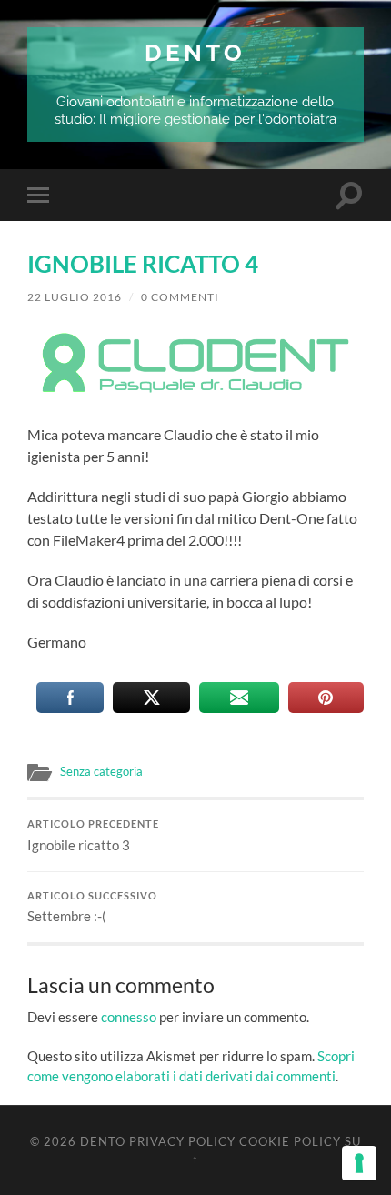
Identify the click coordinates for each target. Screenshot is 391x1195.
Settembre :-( (92, 907)
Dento (195, 52)
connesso (128, 1017)
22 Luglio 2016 (74, 297)
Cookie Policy (290, 1141)
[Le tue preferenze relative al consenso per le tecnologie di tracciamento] (359, 1163)
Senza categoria (101, 771)
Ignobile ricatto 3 (93, 835)
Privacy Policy (182, 1141)
